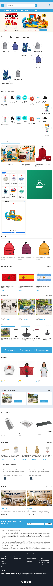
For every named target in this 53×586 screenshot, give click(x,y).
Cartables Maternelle (15, 52)
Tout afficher (49, 266)
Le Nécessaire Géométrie (26, 164)
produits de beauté (48, 535)
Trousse (39, 101)
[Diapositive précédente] (2, 22)
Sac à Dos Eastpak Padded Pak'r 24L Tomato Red (8, 258)
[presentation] (2, 152)
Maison (31, 10)
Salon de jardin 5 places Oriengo (18, 395)
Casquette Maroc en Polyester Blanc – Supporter (8, 379)
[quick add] (16, 149)
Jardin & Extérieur (23, 10)
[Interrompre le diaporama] (52, 22)
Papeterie (18, 101)
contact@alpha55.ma (45, 560)
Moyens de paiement (17, 558)
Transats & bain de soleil (37, 325)
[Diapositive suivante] (50, 22)
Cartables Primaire (5, 51)
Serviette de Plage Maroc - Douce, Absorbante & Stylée (7, 287)
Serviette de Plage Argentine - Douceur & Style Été (43, 287)
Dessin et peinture (5, 104)
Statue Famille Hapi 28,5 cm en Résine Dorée (26, 456)
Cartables (45, 101)
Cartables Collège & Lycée (26, 55)
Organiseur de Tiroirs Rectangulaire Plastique (7, 434)
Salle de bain (3, 558)
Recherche (36, 5)
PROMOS (25, 101)
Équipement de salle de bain (39, 535)
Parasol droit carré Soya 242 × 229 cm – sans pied (5, 339)
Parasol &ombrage (25, 325)
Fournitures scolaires (46, 113)
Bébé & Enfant (3, 563)
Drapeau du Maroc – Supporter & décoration (24, 379)
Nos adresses (29, 561)
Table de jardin (48, 325)
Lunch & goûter (31, 103)
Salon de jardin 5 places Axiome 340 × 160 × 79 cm (45, 395)
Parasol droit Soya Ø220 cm (15, 339)
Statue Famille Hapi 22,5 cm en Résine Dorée (36, 456)
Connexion (43, 6)
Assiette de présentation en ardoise (44, 433)
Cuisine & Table (4, 556)
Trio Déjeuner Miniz (9, 164)
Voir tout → (23, 171)
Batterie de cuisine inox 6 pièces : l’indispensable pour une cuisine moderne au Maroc (13, 510)
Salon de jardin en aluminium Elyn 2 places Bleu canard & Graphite (26, 316)
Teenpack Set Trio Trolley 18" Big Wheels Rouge (42, 165)
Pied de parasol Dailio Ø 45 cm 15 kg (26, 339)
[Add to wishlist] (12, 392)
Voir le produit (13, 232)
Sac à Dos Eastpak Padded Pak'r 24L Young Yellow (43, 258)
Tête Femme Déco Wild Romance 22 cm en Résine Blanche (15, 456)
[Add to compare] (16, 147)
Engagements (29, 556)
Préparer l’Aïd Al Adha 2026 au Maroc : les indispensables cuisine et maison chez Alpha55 (39, 510)
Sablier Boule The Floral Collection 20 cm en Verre (47, 456)
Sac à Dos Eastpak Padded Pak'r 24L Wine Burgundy (26, 258)
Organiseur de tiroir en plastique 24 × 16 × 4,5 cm (26, 434)
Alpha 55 (23, 583)
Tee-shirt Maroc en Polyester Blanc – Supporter (42, 379)
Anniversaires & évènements (12, 536)
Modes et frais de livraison (31, 558)
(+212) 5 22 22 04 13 (45, 562)
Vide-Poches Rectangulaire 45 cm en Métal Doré (5, 456)
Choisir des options (17, 401)
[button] (51, 5)
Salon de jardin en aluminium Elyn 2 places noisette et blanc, (44, 316)
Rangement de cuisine (31, 535)
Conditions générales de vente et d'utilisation (19, 561)
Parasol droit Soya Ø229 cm (36, 339)
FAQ (14, 556)
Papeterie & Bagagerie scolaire (10, 10)
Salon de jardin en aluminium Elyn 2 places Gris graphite (9, 316)
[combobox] (22, 5)
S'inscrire (48, 523)
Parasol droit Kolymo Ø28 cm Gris (47, 339)
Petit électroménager (25, 535)
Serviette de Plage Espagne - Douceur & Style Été (25, 287)
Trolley (12, 100)
